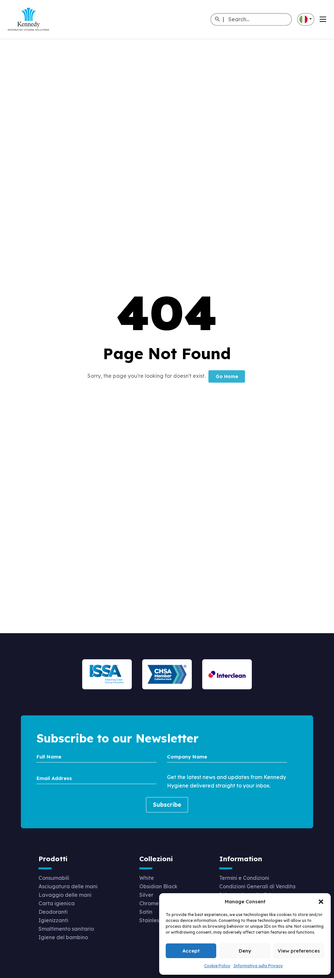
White (146, 878)
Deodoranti (53, 912)
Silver (146, 895)
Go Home (227, 376)
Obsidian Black (158, 886)
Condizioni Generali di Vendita (257, 886)
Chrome (149, 903)
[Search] (216, 19)
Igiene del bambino (63, 937)
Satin (145, 912)
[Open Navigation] (323, 19)
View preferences (299, 951)
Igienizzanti (53, 920)
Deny (245, 951)
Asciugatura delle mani (68, 886)
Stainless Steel (157, 920)
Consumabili (53, 878)
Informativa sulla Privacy (258, 965)
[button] (321, 901)
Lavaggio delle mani (64, 895)
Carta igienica (56, 903)
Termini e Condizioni (244, 878)
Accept (191, 951)
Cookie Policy (217, 965)
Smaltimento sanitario (66, 928)
